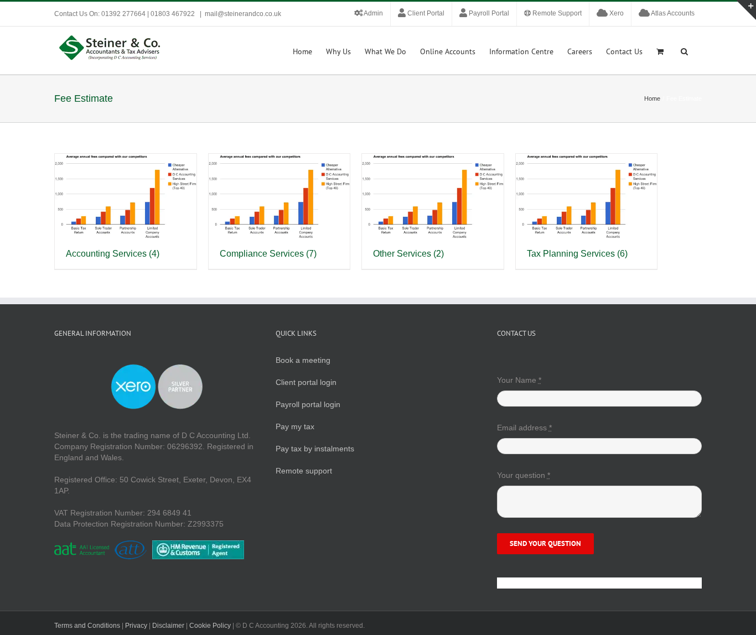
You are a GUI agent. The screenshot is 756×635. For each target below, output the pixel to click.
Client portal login (306, 382)
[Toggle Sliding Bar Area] (746, 10)
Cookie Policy (210, 625)
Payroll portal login (308, 404)
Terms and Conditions (87, 625)
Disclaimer (168, 625)
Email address (524, 427)
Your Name (519, 380)
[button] (684, 50)
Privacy (136, 625)
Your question (523, 475)
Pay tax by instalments (315, 448)
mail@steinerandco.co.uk (243, 14)
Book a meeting (303, 360)
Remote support (304, 470)
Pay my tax (295, 426)
